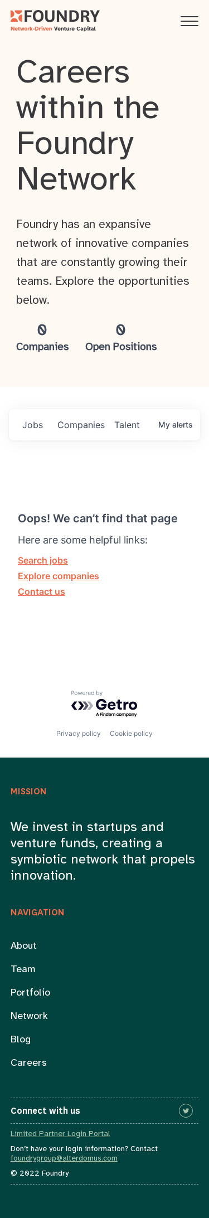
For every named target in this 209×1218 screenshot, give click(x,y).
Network (29, 1016)
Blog (21, 1040)
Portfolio (30, 993)
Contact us (41, 591)
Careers (29, 1063)
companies (81, 424)
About (24, 946)
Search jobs (43, 560)
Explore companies (58, 575)
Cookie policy (131, 733)
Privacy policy (78, 733)
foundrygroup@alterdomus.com (64, 1158)
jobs (32, 424)
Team (23, 969)
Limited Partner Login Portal (60, 1134)
